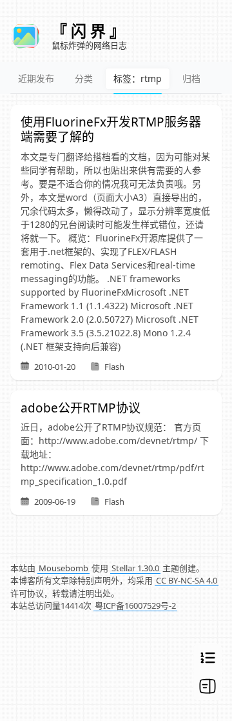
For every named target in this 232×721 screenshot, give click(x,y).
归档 (191, 78)
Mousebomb (63, 568)
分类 (84, 78)
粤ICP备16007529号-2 (135, 605)
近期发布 (36, 78)
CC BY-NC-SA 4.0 (186, 580)
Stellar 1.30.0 (135, 568)
